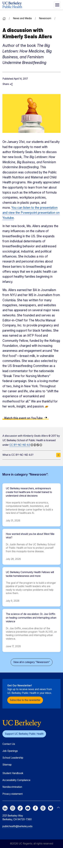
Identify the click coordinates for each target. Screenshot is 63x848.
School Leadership (12, 757)
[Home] (4, 18)
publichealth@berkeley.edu (17, 826)
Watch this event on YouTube (23, 418)
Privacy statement (12, 793)
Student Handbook (12, 773)
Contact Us (8, 743)
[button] (57, 4)
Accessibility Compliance (16, 780)
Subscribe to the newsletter (25, 700)
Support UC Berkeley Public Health (24, 733)
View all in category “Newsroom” (31, 662)
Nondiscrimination (12, 786)
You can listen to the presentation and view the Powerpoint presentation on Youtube (31, 213)
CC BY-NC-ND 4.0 (19, 444)
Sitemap (7, 764)
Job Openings (10, 750)
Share (6, 84)
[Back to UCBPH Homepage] (12, 5)
